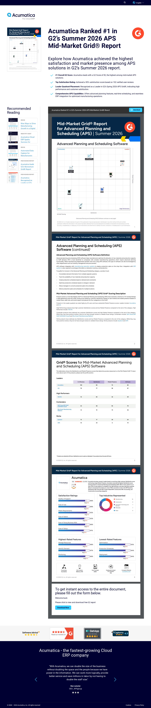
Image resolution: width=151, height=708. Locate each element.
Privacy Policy (139, 705)
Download (136, 110)
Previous (36, 679)
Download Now (63, 608)
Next (115, 679)
